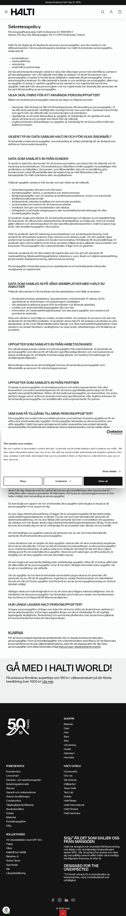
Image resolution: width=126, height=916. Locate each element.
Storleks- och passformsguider (23, 780)
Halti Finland (71, 809)
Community (70, 771)
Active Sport (13, 860)
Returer (10, 788)
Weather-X (12, 856)
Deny (23, 481)
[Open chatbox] (6, 910)
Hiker (9, 848)
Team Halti (70, 788)
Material (11, 817)
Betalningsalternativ (17, 784)
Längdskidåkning (16, 873)
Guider (10, 813)
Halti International (74, 805)
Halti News (70, 801)
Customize (61, 481)
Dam (66, 728)
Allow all (103, 481)
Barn (66, 736)
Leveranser (12, 776)
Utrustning (70, 745)
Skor (66, 741)
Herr (66, 732)
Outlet (67, 749)
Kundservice (13, 771)
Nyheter (68, 724)
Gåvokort (69, 753)
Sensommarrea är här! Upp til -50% (63, 2)
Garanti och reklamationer (21, 792)
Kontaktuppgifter (16, 821)
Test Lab (68, 792)
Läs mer (47, 681)
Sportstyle (12, 865)
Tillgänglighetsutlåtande (20, 805)
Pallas (9, 844)
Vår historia (70, 780)
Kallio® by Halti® (16, 852)
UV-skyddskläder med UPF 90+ (24, 840)
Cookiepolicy (13, 801)
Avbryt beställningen (18, 796)
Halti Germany (72, 813)
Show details (109, 471)
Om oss (68, 776)
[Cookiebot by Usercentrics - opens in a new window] (109, 432)
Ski (8, 869)
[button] (6, 11)
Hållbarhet (70, 784)
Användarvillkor (15, 809)
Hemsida (69, 757)
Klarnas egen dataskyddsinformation (80, 647)
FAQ (8, 826)
